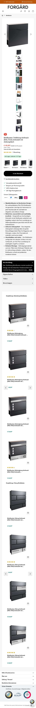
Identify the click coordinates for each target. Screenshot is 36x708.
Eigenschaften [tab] (8, 274)
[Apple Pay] (16, 197)
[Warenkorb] (33, 11)
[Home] (2, 15)
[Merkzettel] (25, 11)
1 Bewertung (16, 152)
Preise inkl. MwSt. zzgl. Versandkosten (12, 149)
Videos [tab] (5, 279)
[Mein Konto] (29, 11)
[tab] (18, 266)
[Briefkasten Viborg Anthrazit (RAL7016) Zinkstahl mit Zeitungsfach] (18, 500)
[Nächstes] (30, 34)
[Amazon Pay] (6, 197)
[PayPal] (11, 197)
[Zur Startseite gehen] (18, 7)
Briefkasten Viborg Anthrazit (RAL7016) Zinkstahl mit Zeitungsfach (16, 519)
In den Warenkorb (18, 173)
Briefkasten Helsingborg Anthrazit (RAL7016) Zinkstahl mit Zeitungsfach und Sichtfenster (18, 380)
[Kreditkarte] (21, 197)
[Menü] (3, 11)
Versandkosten (28, 705)
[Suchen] (21, 11)
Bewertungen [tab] (7, 283)
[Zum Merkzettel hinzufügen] (28, 326)
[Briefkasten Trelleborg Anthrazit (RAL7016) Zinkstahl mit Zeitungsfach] (18, 34)
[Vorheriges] (5, 34)
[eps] (26, 197)
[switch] (32, 705)
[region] (18, 76)
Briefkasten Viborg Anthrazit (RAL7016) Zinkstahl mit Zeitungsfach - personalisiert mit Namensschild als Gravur (17, 610)
